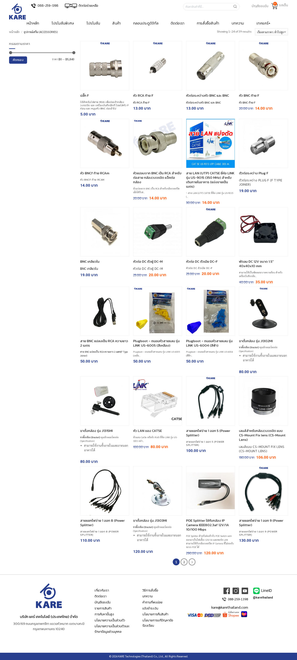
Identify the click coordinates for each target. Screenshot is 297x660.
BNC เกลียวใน (89, 261)
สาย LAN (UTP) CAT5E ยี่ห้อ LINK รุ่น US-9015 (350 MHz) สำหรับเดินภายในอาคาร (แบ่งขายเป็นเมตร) (210, 180)
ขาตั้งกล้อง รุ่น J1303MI (150, 520)
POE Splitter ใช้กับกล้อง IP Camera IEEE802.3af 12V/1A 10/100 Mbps (207, 525)
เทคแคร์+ (263, 23)
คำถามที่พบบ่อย (152, 602)
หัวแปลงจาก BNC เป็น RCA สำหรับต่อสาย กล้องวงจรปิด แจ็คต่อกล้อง (157, 177)
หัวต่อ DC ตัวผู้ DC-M (148, 261)
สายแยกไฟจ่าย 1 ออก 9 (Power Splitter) (261, 522)
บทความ (238, 23)
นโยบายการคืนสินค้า (155, 614)
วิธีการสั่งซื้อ (150, 590)
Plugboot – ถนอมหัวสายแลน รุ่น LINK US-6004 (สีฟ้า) (209, 343)
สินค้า (116, 23)
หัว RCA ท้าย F (143, 95)
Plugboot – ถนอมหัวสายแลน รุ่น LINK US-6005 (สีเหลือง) (156, 343)
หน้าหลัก (32, 23)
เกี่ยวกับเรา (102, 590)
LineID (266, 590)
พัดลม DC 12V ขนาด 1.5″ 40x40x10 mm (256, 263)
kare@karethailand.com (229, 607)
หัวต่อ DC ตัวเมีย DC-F (202, 261)
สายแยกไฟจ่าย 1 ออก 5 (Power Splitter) (208, 432)
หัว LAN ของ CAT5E (147, 430)
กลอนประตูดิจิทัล (145, 23)
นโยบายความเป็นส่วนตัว (110, 620)
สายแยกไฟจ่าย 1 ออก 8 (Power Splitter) (102, 522)
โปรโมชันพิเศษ (63, 23)
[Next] (192, 561)
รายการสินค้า (103, 608)
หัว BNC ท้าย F (249, 95)
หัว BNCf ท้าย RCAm (94, 173)
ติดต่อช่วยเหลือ (88, 5)
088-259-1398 (48, 5)
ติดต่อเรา (177, 23)
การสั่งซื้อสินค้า (208, 23)
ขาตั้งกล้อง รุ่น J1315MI (96, 430)
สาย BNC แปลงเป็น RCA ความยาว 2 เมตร (104, 343)
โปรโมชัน (93, 23)
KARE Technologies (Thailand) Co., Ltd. (140, 656)
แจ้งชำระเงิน (150, 608)
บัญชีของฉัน (103, 602)
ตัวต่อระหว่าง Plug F (253, 173)
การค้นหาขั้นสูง (104, 614)
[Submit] (236, 7)
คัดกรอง (18, 60)
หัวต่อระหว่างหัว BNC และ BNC (207, 95)
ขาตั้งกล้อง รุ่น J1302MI (256, 341)
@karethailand (263, 597)
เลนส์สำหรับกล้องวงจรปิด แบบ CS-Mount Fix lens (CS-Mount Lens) (262, 435)
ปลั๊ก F (84, 95)
